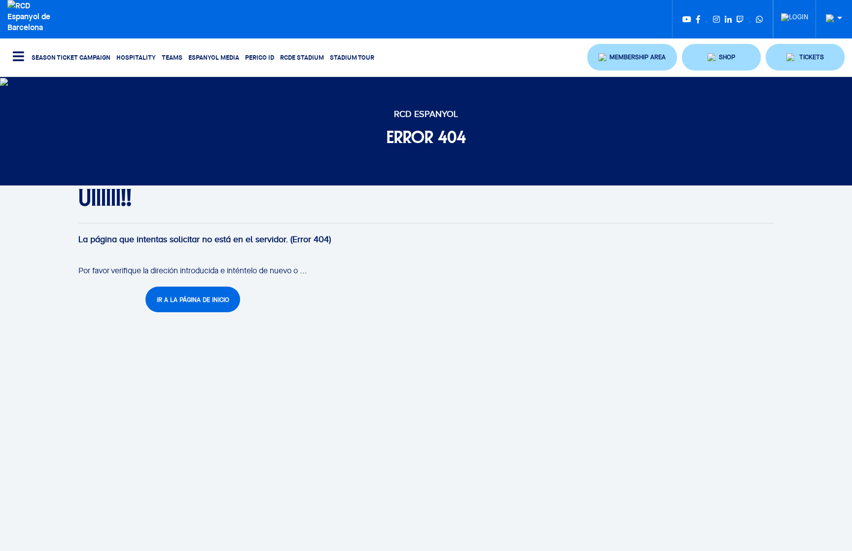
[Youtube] (686, 19)
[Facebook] (698, 19)
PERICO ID (259, 57)
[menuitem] (794, 14)
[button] (632, 57)
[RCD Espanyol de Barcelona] (33, 15)
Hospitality (136, 57)
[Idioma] (830, 18)
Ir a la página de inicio (193, 299)
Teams (172, 57)
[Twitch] (740, 19)
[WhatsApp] (759, 19)
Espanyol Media (213, 57)
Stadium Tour (352, 57)
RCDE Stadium (302, 57)
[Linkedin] (728, 19)
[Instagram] (716, 19)
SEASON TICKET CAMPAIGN (71, 57)
